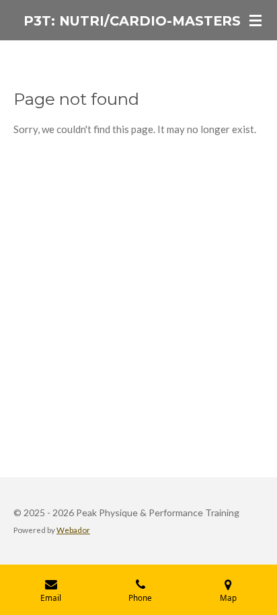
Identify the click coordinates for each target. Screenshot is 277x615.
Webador (73, 529)
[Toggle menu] (255, 20)
